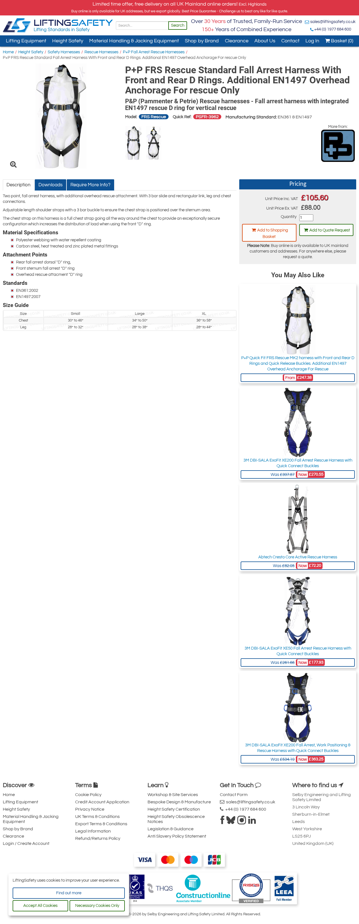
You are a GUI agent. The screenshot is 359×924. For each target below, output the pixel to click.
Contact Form (234, 794)
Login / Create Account (26, 843)
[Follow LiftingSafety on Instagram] (242, 822)
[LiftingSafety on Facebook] (222, 822)
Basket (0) (341, 40)
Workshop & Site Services (173, 794)
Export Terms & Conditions (101, 824)
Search (177, 25)
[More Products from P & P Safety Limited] (338, 146)
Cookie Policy (88, 794)
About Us (264, 40)
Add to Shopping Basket (272, 233)
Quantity (288, 217)
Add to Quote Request (329, 230)
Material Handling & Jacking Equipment (134, 40)
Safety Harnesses (64, 52)
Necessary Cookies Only (97, 906)
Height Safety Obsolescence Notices (176, 819)
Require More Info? (90, 184)
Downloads (50, 184)
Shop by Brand (202, 40)
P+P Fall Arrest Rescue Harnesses (154, 52)
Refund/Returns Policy (97, 838)
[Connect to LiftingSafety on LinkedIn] (252, 822)
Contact (290, 40)
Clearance (236, 40)
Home (8, 52)
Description (18, 184)
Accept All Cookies (40, 906)
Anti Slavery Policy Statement (177, 836)
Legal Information (93, 831)
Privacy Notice (89, 809)
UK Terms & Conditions (97, 816)
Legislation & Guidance (171, 829)
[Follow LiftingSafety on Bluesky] (231, 822)
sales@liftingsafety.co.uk (333, 22)
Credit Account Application (102, 802)
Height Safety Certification (174, 809)
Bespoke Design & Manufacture (179, 802)
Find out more (68, 893)
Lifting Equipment (26, 40)
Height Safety (67, 40)
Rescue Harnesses (101, 52)
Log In (312, 40)
